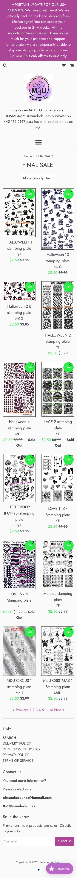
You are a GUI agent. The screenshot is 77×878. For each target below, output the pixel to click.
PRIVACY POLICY (16, 754)
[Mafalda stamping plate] (57, 564)
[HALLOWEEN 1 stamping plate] (19, 212)
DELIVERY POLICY (17, 743)
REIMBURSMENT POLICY (22, 749)
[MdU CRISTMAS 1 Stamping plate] (57, 651)
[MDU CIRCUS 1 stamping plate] (19, 651)
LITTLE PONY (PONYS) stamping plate (19, 513)
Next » (59, 709)
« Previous (21, 709)
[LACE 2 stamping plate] (57, 389)
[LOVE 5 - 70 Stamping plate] (19, 564)
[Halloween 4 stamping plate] (19, 389)
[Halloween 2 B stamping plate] (19, 291)
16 (51, 709)
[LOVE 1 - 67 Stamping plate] (57, 479)
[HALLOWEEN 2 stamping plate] (57, 305)
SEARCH (9, 737)
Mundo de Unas (50, 862)
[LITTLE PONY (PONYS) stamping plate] (19, 478)
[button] (32, 192)
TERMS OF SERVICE (18, 760)
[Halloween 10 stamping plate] (57, 219)
